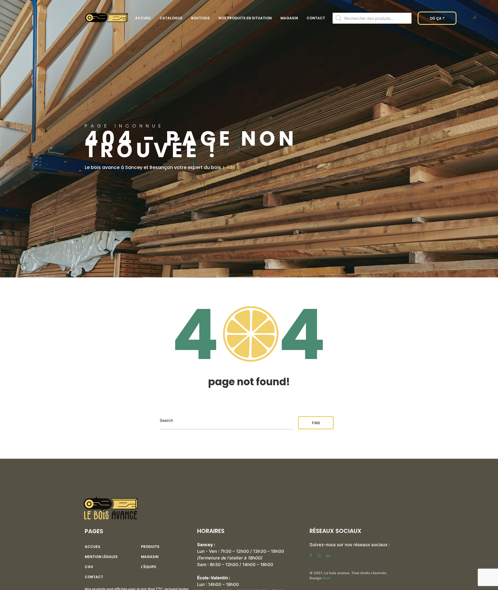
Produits (150, 547)
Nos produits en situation (245, 18)
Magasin (289, 18)
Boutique (200, 18)
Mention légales (101, 557)
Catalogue (171, 18)
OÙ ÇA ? (437, 18)
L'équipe (148, 567)
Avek (326, 578)
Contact (316, 18)
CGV (89, 567)
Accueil (143, 18)
